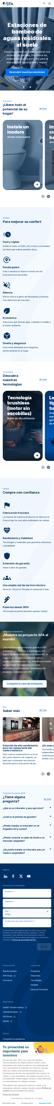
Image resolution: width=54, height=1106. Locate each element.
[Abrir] (49, 4)
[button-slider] (48, 196)
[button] (23, 87)
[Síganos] (5, 876)
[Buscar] (44, 3)
